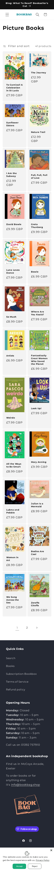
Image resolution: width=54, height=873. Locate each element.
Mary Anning (38, 462)
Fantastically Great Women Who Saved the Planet (39, 359)
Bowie (35, 271)
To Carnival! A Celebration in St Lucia (14, 87)
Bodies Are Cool (37, 553)
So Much (11, 316)
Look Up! (36, 408)
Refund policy (15, 689)
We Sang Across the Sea (12, 600)
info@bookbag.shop (25, 784)
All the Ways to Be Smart (13, 465)
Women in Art (12, 559)
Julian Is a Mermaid (37, 505)
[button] (7, 15)
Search (10, 658)
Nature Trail (38, 132)
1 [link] (17, 627)
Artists (10, 355)
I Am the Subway (11, 174)
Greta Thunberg (37, 226)
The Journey (38, 72)
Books (10, 666)
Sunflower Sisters (12, 124)
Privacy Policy (43, 860)
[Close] (51, 850)
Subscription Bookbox (21, 673)
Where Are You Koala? (37, 313)
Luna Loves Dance (13, 271)
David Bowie (13, 224)
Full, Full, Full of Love (39, 176)
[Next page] (37, 628)
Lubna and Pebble (12, 511)
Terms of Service (17, 681)
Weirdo (10, 417)
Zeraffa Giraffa (35, 604)
